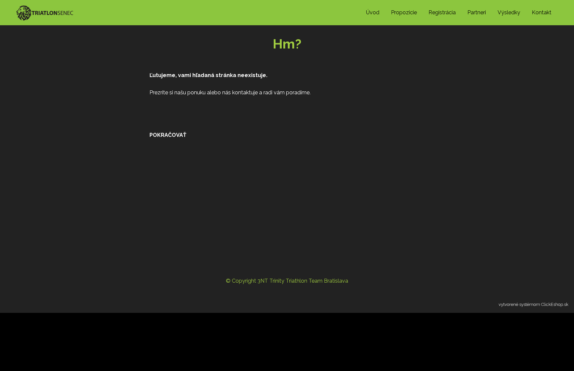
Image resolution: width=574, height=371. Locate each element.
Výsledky (509, 12)
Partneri (476, 12)
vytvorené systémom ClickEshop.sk (533, 304)
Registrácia (442, 12)
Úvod (372, 12)
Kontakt (541, 12)
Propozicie (404, 12)
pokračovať (167, 135)
